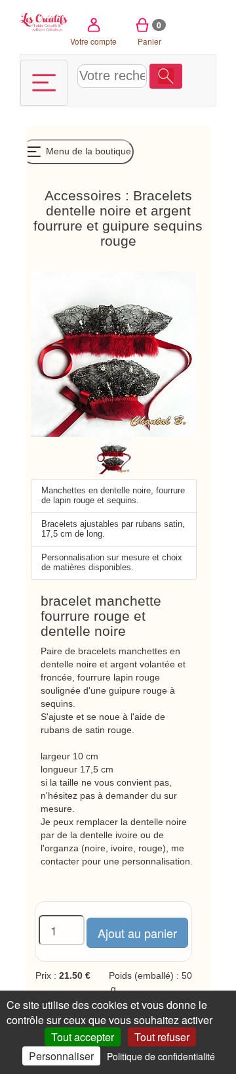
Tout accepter (82, 1036)
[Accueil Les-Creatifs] (44, 21)
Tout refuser (161, 1036)
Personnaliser (61, 1055)
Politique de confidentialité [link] (161, 1056)
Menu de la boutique (87, 151)
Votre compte (93, 41)
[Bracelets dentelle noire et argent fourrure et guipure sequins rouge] (113, 455)
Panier (150, 33)
